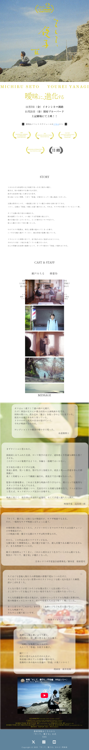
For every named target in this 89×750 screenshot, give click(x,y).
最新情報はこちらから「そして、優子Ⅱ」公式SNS (44, 734)
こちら (56, 124)
